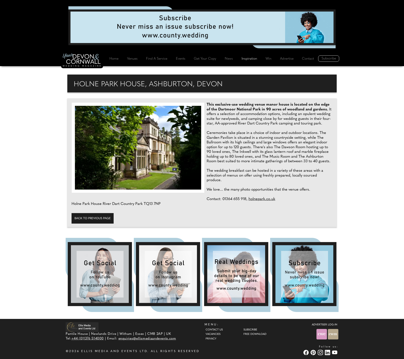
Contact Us (214, 330)
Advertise (287, 58)
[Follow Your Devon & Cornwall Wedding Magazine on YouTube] (100, 274)
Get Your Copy (205, 58)
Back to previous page (92, 218)
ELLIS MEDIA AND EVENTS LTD (114, 351)
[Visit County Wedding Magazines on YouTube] (335, 352)
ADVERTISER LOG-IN (324, 325)
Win (268, 58)
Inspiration (249, 58)
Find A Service (156, 58)
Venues (132, 58)
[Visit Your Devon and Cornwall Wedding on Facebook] (306, 352)
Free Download (254, 334)
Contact (308, 58)
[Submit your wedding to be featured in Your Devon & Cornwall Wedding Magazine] (236, 274)
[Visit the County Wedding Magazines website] (333, 334)
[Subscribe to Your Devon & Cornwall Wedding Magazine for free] (304, 274)
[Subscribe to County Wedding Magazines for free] (202, 27)
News (229, 58)
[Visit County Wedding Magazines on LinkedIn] (328, 352)
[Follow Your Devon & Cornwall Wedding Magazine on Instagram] (168, 274)
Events (180, 58)
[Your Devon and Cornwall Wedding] (82, 61)
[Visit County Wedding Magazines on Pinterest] (314, 352)
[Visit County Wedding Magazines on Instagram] (321, 352)
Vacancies (213, 334)
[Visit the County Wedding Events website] (322, 334)
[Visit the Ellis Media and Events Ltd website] (82, 327)
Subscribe (329, 58)
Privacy (211, 339)
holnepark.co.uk (262, 199)
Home (113, 58)
